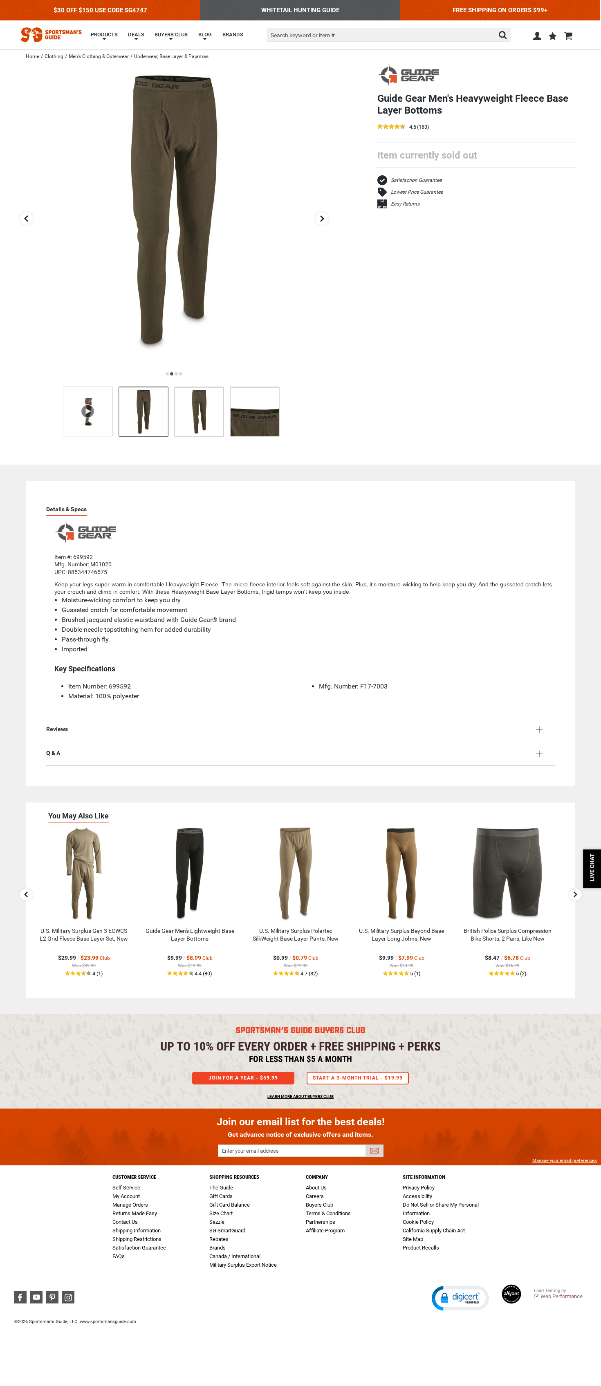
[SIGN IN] (537, 38)
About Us (316, 1188)
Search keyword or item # (303, 35)
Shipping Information (136, 1230)
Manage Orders (130, 1205)
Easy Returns (405, 204)
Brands (217, 1248)
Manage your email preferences (564, 1160)
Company (317, 1177)
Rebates (219, 1239)
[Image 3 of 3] (255, 412)
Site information (424, 1177)
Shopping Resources (234, 1177)
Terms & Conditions (328, 1213)
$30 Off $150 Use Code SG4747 (100, 10)
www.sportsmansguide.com (108, 1321)
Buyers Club (319, 1205)
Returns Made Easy (134, 1213)
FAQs (118, 1256)
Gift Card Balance (229, 1205)
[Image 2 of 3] (199, 412)
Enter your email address (250, 1151)
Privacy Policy (419, 1188)
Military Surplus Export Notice (243, 1265)
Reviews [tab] (57, 729)
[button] (553, 37)
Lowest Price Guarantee (417, 192)
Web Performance (561, 1296)
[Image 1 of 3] (143, 412)
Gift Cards (221, 1196)
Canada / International (234, 1256)
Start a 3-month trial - (358, 1078)
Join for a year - (243, 1078)
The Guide (221, 1188)
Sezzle (216, 1222)
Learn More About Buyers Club (300, 1096)
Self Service (126, 1188)
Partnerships (320, 1222)
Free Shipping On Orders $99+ (500, 10)
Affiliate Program (325, 1230)
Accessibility (417, 1196)
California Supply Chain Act (434, 1230)
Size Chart (221, 1213)
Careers (315, 1196)
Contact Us (125, 1222)
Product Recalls (421, 1248)
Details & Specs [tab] (66, 509)
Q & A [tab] (53, 753)
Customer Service (134, 1177)
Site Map (413, 1239)
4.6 (412, 127)
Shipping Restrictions (136, 1239)
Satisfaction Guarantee (416, 180)
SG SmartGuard (227, 1230)
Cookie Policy (418, 1222)
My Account (126, 1196)
